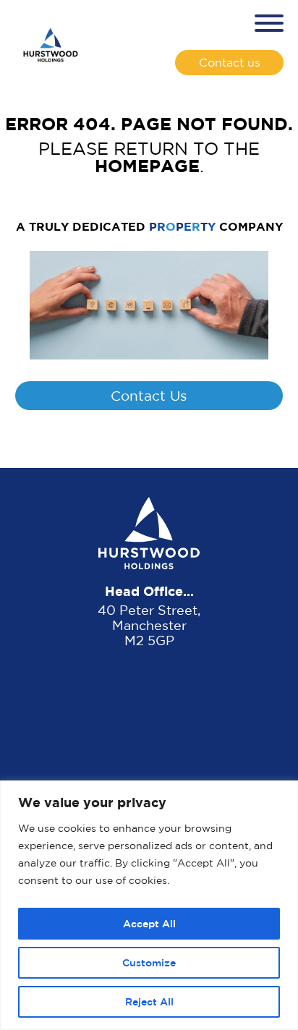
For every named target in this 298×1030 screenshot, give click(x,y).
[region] (149, 905)
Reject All (149, 1001)
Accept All (149, 923)
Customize (149, 962)
